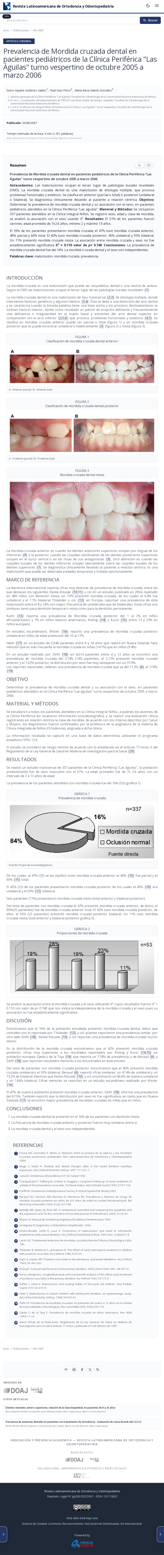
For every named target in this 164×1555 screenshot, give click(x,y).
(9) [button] (25, 555)
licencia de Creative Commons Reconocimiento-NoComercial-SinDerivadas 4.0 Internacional (82, 1524)
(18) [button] (65, 654)
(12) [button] (81, 600)
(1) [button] (147, 290)
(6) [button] (142, 667)
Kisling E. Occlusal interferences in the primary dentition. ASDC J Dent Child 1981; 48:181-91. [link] (84, 1269)
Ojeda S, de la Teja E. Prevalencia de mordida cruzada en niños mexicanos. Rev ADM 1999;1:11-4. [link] (84, 1314)
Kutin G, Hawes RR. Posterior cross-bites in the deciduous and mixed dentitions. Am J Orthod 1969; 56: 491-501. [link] (84, 1261)
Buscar (150, 20)
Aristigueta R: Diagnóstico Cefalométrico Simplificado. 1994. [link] (84, 1225)
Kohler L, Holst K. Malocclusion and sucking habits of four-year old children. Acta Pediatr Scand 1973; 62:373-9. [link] (84, 1286)
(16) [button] (65, 631)
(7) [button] (39, 567)
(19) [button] (10, 671)
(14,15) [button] (146, 1052)
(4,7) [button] (148, 318)
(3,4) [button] (85, 301)
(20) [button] (131, 751)
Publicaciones (21, 30)
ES (139, 165)
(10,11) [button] (78, 592)
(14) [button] (103, 620)
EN (148, 165)
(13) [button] (20, 616)
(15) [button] (124, 620)
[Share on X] (90, 1370)
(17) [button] (19, 643)
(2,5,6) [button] (63, 318)
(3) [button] (101, 326)
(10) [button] (131, 875)
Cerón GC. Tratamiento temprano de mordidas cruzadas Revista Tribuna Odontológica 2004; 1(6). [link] (84, 1242)
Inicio (6, 30)
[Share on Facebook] (82, 1370)
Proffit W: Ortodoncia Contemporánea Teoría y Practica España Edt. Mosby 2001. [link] (84, 1191)
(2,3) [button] (110, 297)
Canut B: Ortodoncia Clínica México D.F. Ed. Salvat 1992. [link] (84, 1176)
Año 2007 (38, 30)
